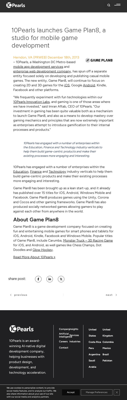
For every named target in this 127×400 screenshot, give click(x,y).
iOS (67, 85)
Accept (71, 392)
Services (74, 335)
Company (64, 329)
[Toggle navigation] (116, 5)
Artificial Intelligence (65, 335)
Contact (63, 347)
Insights (73, 329)
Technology (57, 171)
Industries (74, 341)
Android (89, 85)
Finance (36, 171)
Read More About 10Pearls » (34, 257)
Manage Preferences (96, 392)
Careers (63, 341)
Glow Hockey (43, 250)
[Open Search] (108, 5)
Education (20, 171)
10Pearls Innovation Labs (31, 102)
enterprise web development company (42, 71)
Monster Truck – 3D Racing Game (88, 240)
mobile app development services (38, 67)
